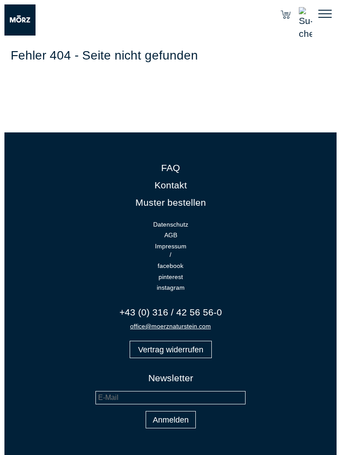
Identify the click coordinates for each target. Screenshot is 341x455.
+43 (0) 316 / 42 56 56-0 (170, 312)
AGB (170, 235)
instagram (171, 287)
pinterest (171, 276)
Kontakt (171, 185)
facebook (170, 265)
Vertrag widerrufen (170, 349)
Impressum (170, 246)
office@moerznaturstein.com (170, 326)
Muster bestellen (170, 202)
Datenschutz (170, 224)
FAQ (170, 168)
